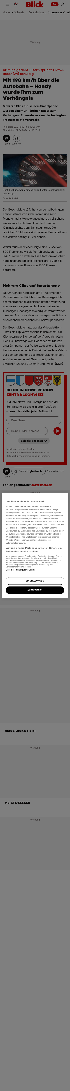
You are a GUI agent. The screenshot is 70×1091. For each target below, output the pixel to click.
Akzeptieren (34, 590)
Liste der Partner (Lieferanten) (20, 570)
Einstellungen (35, 581)
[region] (35, 545)
